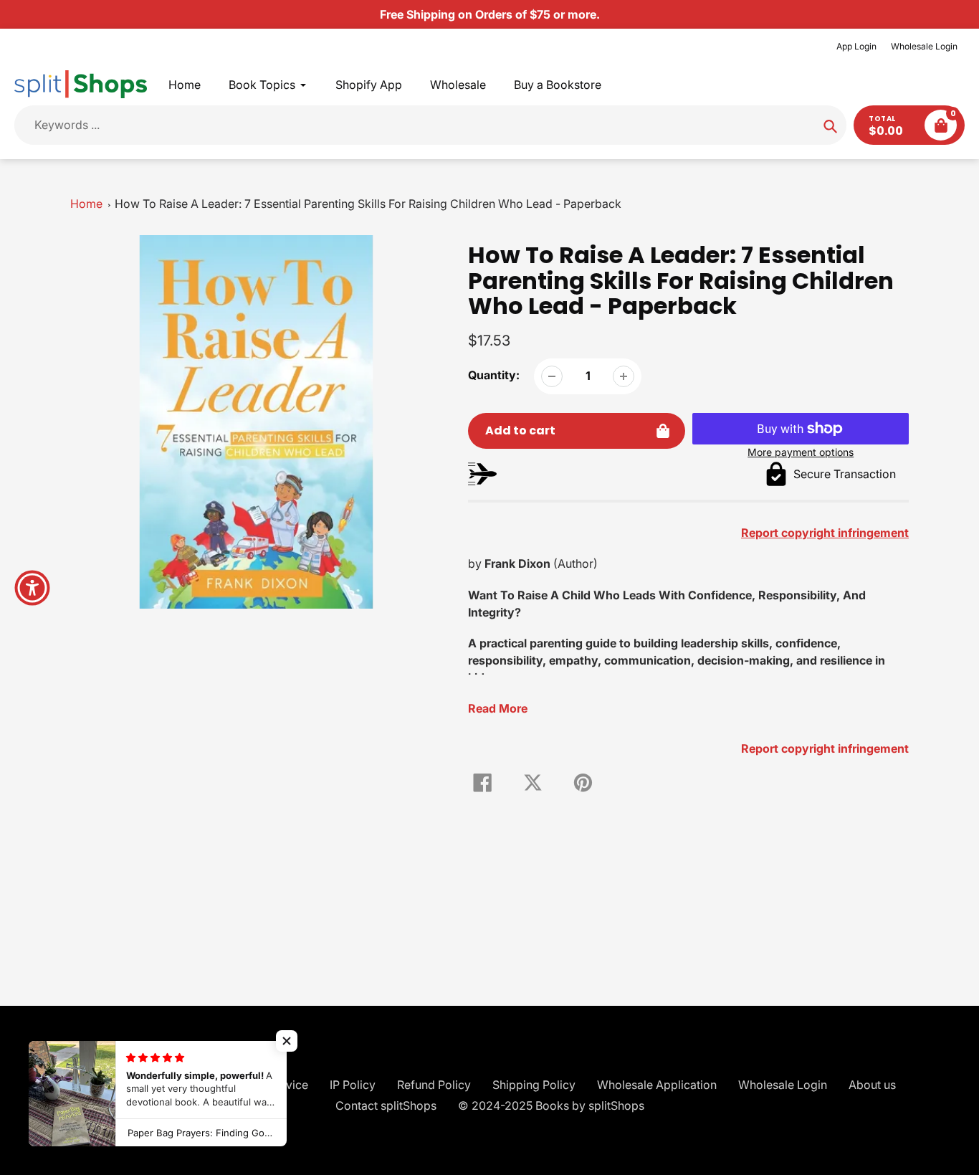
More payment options (801, 452)
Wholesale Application (657, 1085)
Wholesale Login (924, 46)
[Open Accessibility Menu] (32, 588)
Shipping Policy (534, 1085)
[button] (286, 1041)
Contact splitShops (385, 1105)
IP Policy (353, 1085)
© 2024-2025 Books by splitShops (551, 1105)
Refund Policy (434, 1085)
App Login (856, 46)
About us (872, 1085)
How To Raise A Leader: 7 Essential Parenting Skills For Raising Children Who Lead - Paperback (368, 203)
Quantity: (494, 375)
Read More (497, 708)
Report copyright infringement (825, 748)
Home (86, 203)
